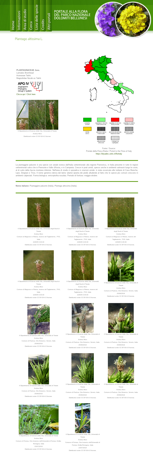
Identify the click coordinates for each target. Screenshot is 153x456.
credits (43, 15)
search (31, 15)
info (19, 15)
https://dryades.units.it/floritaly (109, 154)
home (13, 15)
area (25, 15)
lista (37, 15)
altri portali (49, 15)
